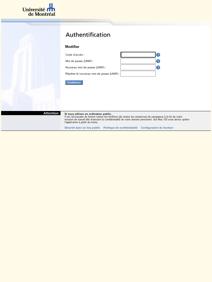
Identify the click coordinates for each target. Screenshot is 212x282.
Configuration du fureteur (157, 127)
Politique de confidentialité (120, 127)
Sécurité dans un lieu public (82, 127)
